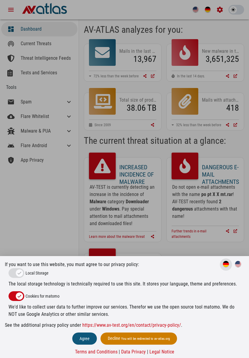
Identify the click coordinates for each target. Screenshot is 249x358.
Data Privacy (133, 352)
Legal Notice (161, 352)
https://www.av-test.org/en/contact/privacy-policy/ (131, 325)
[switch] (16, 296)
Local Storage (37, 273)
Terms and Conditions (96, 352)
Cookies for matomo (43, 296)
